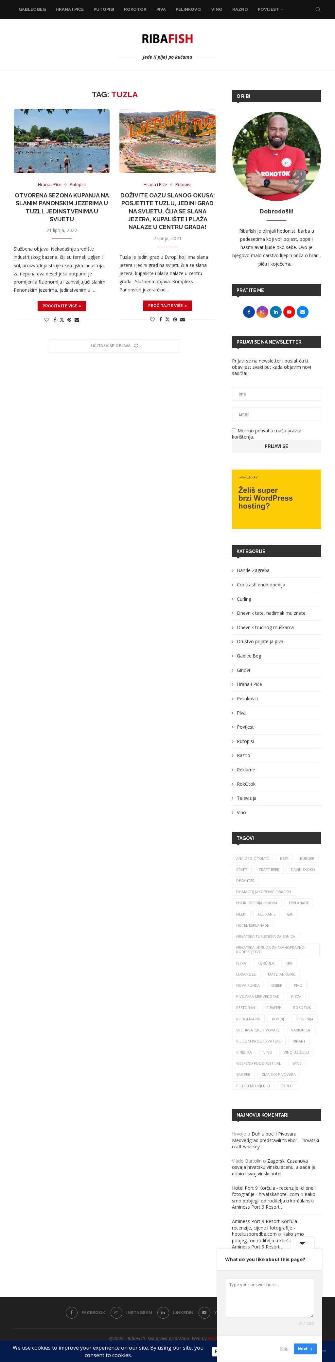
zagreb (243, 1074)
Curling (244, 599)
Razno (240, 9)
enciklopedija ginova (256, 902)
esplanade (299, 902)
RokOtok (135, 9)
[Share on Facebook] (55, 320)
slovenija (304, 1018)
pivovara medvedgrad (258, 996)
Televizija (246, 798)
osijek (276, 985)
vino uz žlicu (296, 1052)
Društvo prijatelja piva (260, 641)
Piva (161, 9)
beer (284, 858)
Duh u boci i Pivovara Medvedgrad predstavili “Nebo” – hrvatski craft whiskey (275, 1140)
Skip (284, 1348)
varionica (300, 1030)
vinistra (244, 1052)
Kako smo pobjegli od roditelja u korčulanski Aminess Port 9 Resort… (273, 1200)
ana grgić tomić (252, 858)
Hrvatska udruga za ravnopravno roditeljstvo (270, 949)
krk (289, 963)
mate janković (281, 974)
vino (267, 1052)
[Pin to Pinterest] (69, 320)
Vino (216, 9)
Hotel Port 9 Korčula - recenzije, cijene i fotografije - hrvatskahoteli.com (274, 1191)
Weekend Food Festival (258, 1063)
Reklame (246, 769)
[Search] (318, 9)
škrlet (287, 1085)
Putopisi (104, 9)
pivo (298, 985)
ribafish (274, 1007)
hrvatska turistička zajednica (265, 936)
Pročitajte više (60, 306)
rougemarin (248, 1018)
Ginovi (243, 670)
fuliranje (266, 914)
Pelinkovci (189, 9)
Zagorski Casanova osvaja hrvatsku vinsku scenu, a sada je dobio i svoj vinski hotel (273, 1167)
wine (296, 1063)
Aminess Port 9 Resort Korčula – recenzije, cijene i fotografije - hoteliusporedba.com (266, 1227)
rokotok (302, 1007)
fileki (241, 914)
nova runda (248, 985)
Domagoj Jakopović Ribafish (263, 891)
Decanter (245, 880)
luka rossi (246, 974)
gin (290, 914)
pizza (296, 996)
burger (307, 858)
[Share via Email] (77, 320)
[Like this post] (46, 320)
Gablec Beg (32, 9)
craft (241, 869)
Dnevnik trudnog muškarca (265, 627)
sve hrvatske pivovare (258, 1030)
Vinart (299, 1041)
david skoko (303, 869)
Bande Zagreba (253, 570)
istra (241, 963)
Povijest (268, 9)
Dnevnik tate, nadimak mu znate (271, 613)
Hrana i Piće (70, 9)
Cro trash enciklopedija (261, 584)
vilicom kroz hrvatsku (258, 1041)
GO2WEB (217, 1338)
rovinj (278, 1018)
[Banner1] (276, 499)
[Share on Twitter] (62, 320)
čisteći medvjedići (253, 1085)
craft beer (269, 869)
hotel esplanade (252, 925)
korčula (265, 963)
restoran (245, 1007)
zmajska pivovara (279, 1074)
